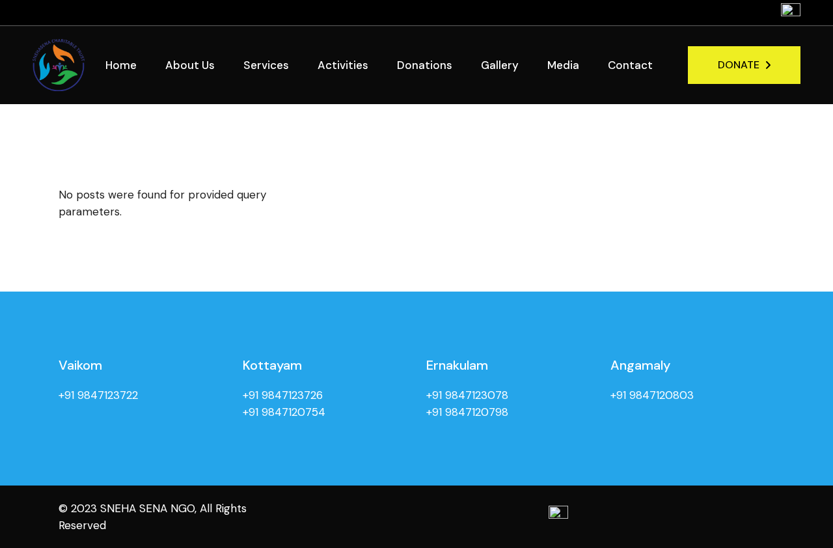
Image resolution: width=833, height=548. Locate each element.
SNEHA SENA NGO (147, 508)
